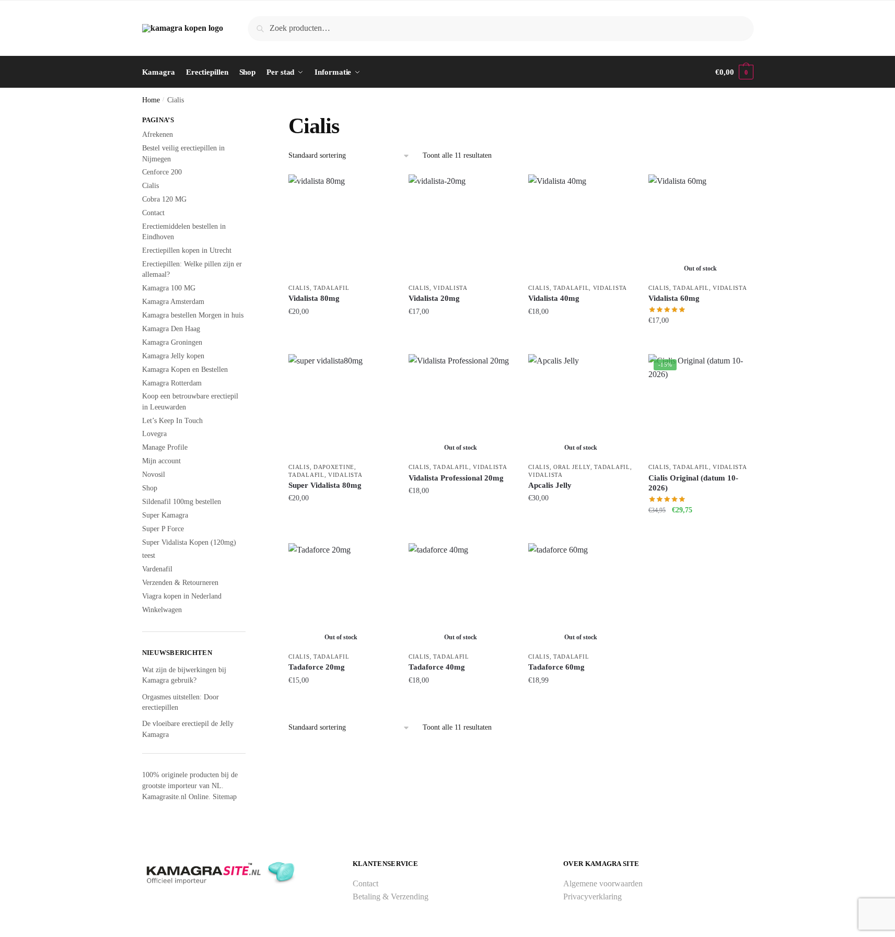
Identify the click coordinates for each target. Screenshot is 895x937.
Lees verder (700, 341)
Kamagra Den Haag (171, 329)
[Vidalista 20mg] (461, 226)
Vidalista (450, 288)
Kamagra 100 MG (168, 288)
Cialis (298, 288)
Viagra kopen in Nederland (182, 596)
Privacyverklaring (592, 896)
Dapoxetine (333, 467)
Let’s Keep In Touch (172, 421)
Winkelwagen (162, 610)
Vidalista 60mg (674, 298)
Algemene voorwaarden (603, 883)
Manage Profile (165, 447)
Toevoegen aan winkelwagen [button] (340, 341)
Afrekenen (157, 134)
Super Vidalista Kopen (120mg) (189, 542)
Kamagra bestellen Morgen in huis (192, 315)
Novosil (153, 474)
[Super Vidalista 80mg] (340, 406)
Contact (153, 213)
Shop (149, 488)
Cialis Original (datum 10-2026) (693, 483)
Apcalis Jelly (550, 485)
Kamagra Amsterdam (173, 302)
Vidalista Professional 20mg (456, 478)
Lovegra (154, 434)
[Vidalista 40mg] (580, 226)
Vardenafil (157, 569)
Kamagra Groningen (172, 342)
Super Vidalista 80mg (325, 485)
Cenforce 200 (162, 172)
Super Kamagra (165, 515)
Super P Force (163, 529)
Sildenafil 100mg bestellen (181, 502)
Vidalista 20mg (434, 298)
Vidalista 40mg (553, 298)
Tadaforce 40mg (437, 667)
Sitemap (225, 797)
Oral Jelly (571, 467)
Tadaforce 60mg (556, 667)
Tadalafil (331, 288)
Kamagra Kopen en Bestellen (185, 369)
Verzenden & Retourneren (180, 583)
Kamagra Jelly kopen (173, 356)
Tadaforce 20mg (316, 667)
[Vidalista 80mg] (340, 226)
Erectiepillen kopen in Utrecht (186, 250)
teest (148, 555)
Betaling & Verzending (390, 896)
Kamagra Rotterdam (172, 383)
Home (151, 100)
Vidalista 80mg (314, 298)
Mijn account (161, 461)
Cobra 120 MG (164, 199)
